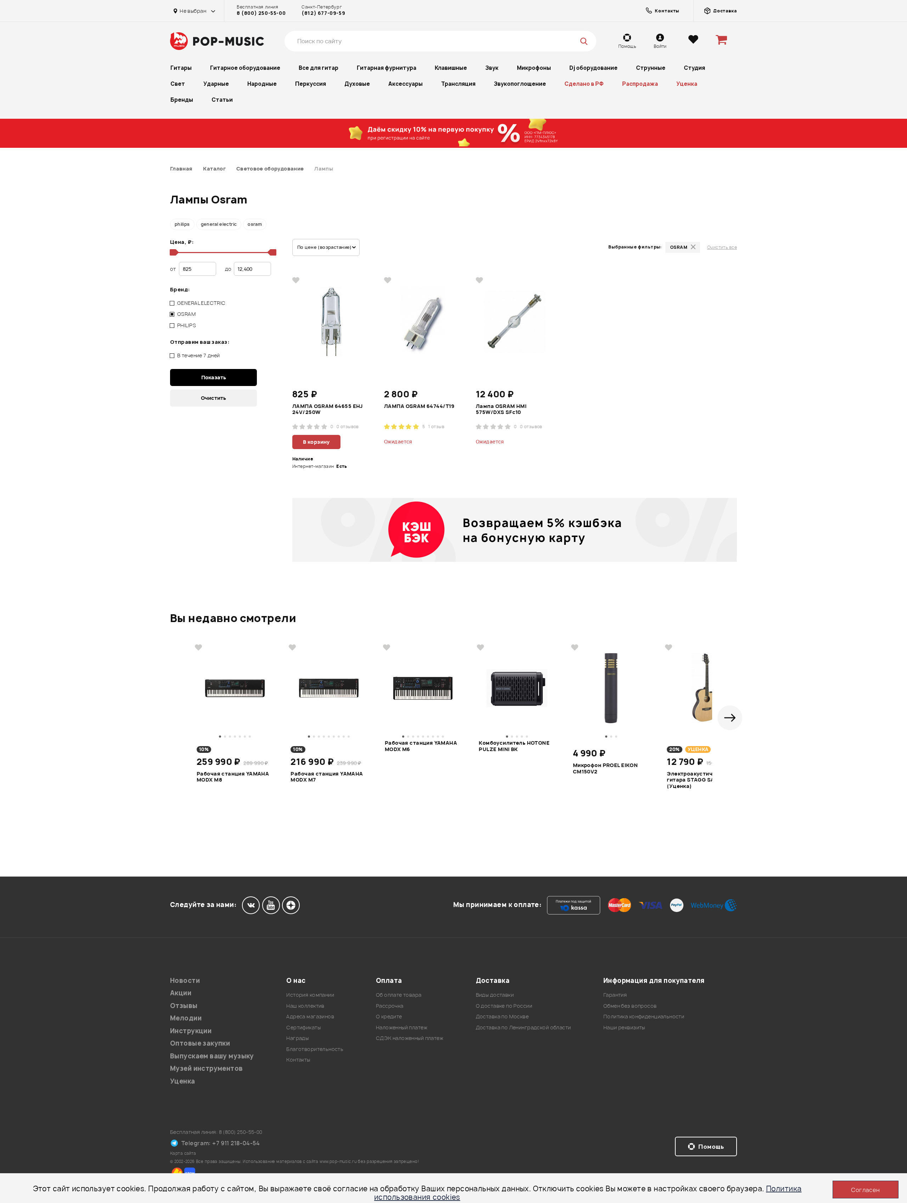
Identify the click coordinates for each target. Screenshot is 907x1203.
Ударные (216, 84)
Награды (297, 1038)
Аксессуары (405, 84)
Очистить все (722, 247)
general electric (219, 224)
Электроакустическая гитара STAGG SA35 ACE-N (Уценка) (703, 780)
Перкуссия (310, 84)
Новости (185, 980)
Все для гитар (318, 68)
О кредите (389, 1016)
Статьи (222, 99)
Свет (177, 84)
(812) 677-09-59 (323, 13)
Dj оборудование (593, 68)
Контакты (298, 1059)
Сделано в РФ (584, 84)
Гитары (181, 68)
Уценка (686, 84)
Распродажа (640, 84)
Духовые (357, 84)
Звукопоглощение (520, 84)
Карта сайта (183, 1153)
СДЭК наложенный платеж (409, 1038)
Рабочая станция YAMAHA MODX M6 (421, 746)
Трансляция (458, 84)
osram (255, 224)
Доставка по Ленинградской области (523, 1027)
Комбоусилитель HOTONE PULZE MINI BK (514, 746)
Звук (491, 68)
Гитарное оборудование (245, 68)
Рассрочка (390, 1005)
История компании (310, 994)
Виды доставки (495, 994)
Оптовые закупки (200, 1043)
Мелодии (186, 1018)
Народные (262, 84)
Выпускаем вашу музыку (212, 1056)
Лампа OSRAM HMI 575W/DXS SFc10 (501, 409)
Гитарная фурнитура (386, 68)
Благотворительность (314, 1049)
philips (182, 224)
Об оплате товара (399, 994)
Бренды (181, 99)
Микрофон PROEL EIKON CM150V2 (605, 768)
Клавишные (451, 68)
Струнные (650, 68)
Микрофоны (534, 68)
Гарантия (615, 994)
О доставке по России (504, 1005)
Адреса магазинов (310, 1016)
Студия (694, 68)
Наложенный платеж (401, 1027)
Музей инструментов (206, 1068)
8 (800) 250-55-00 (261, 13)
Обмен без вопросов (630, 1005)
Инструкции (191, 1030)
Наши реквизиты (624, 1027)
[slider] (173, 252)
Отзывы (184, 1005)
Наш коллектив (305, 1005)
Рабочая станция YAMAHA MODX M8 (233, 777)
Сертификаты (303, 1027)
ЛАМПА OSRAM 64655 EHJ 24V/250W (327, 409)
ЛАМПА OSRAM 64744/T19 (419, 406)
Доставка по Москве (502, 1016)
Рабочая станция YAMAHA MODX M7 (327, 777)
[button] (729, 717)
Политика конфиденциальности (643, 1016)
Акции (180, 993)
